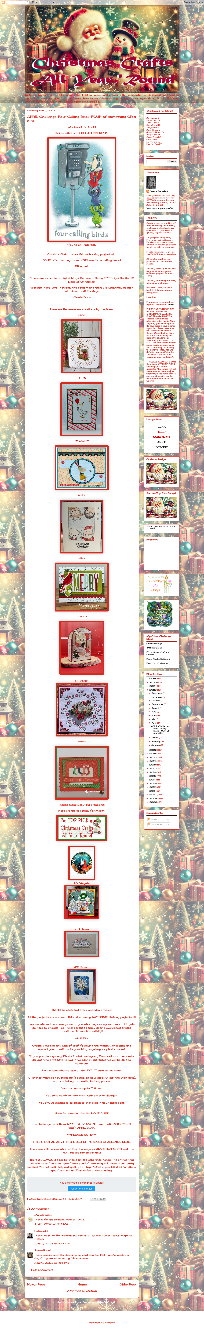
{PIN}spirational (154, 648)
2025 (153, 682)
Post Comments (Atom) (90, 1302)
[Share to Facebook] (100, 1199)
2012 (153, 787)
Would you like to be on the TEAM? (160, 527)
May (154, 719)
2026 (153, 678)
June (154, 715)
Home (82, 1284)
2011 (152, 791)
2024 (153, 686)
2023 (153, 690)
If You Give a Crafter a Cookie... (157, 653)
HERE (171, 304)
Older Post (128, 1284)
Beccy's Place (40, 287)
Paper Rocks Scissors (158, 659)
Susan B (39, 1250)
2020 (153, 757)
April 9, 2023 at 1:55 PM (51, 1262)
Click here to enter (81, 1188)
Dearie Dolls (82, 297)
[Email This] (91, 1199)
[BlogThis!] (94, 1199)
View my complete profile (159, 208)
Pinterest (89, 244)
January (156, 745)
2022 (153, 750)
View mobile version (82, 1290)
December (157, 693)
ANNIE (161, 442)
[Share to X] (97, 1199)
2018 (152, 765)
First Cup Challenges (157, 663)
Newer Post (36, 1284)
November (157, 697)
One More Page (154, 643)
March (155, 737)
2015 (153, 776)
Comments (156, 824)
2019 (153, 761)
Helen (38, 1231)
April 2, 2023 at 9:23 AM (52, 1243)
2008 (153, 802)
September (158, 704)
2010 (153, 794)
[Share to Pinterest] (104, 1199)
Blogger (110, 1322)
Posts (153, 819)
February (156, 741)
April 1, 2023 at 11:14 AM (51, 1224)
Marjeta (39, 1214)
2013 (152, 783)
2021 (153, 753)
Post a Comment (42, 1269)
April (154, 723)
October (156, 700)
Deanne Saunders (159, 191)
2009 (153, 798)
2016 (153, 772)
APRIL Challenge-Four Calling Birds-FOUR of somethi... (160, 729)
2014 (152, 780)
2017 (152, 768)
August (156, 708)
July (154, 711)
